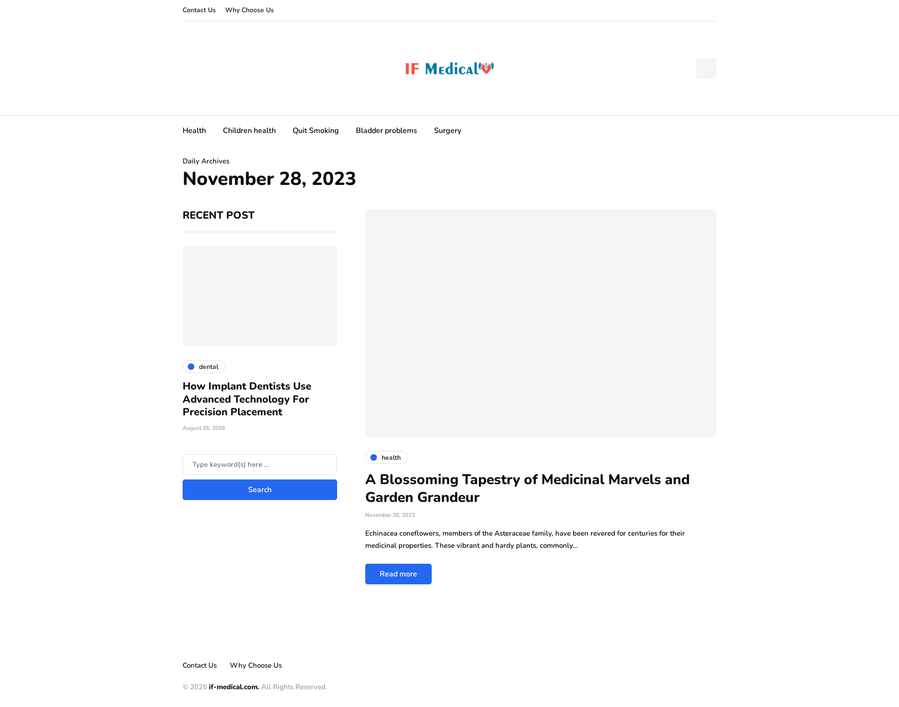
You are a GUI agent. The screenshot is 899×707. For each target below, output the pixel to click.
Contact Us (199, 10)
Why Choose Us (249, 10)
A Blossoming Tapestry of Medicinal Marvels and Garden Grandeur (527, 488)
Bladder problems (386, 130)
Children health (249, 130)
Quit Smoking (316, 130)
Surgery (447, 130)
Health (194, 130)
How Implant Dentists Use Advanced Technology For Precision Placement (247, 399)
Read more (398, 574)
